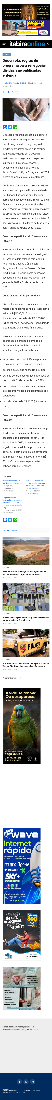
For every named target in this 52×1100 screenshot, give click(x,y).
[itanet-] (22, 960)
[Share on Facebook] (8, 92)
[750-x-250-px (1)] (26, 28)
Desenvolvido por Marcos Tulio (14, 1092)
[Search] (48, 44)
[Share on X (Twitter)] (12, 92)
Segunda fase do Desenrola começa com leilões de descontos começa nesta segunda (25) (12, 503)
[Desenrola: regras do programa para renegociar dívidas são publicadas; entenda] (26, 109)
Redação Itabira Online (15, 83)
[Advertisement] (26, 796)
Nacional (7, 54)
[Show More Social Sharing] (17, 92)
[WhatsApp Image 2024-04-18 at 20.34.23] (22, 903)
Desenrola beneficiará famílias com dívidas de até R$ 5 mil (12, 483)
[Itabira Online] (27, 44)
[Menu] (4, 44)
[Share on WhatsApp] (4, 92)
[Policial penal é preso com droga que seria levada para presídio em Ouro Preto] (26, 597)
